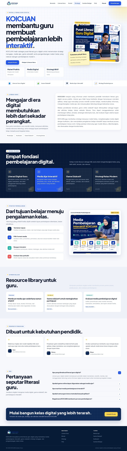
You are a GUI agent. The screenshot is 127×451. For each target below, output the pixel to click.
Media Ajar (96, 433)
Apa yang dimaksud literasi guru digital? (66, 372)
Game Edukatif (97, 436)
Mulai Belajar (115, 3)
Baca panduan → (12, 309)
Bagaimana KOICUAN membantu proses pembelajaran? (72, 399)
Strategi (77, 3)
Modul (70, 3)
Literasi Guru (62, 3)
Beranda (52, 3)
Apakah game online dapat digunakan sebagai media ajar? (73, 383)
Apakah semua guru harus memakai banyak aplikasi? (71, 394)
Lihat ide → (50, 309)
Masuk (104, 3)
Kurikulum (96, 439)
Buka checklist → (90, 306)
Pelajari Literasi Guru (29, 62)
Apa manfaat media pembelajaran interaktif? (68, 388)
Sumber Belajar (87, 3)
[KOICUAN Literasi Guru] (12, 3)
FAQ (95, 3)
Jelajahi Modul (12, 62)
